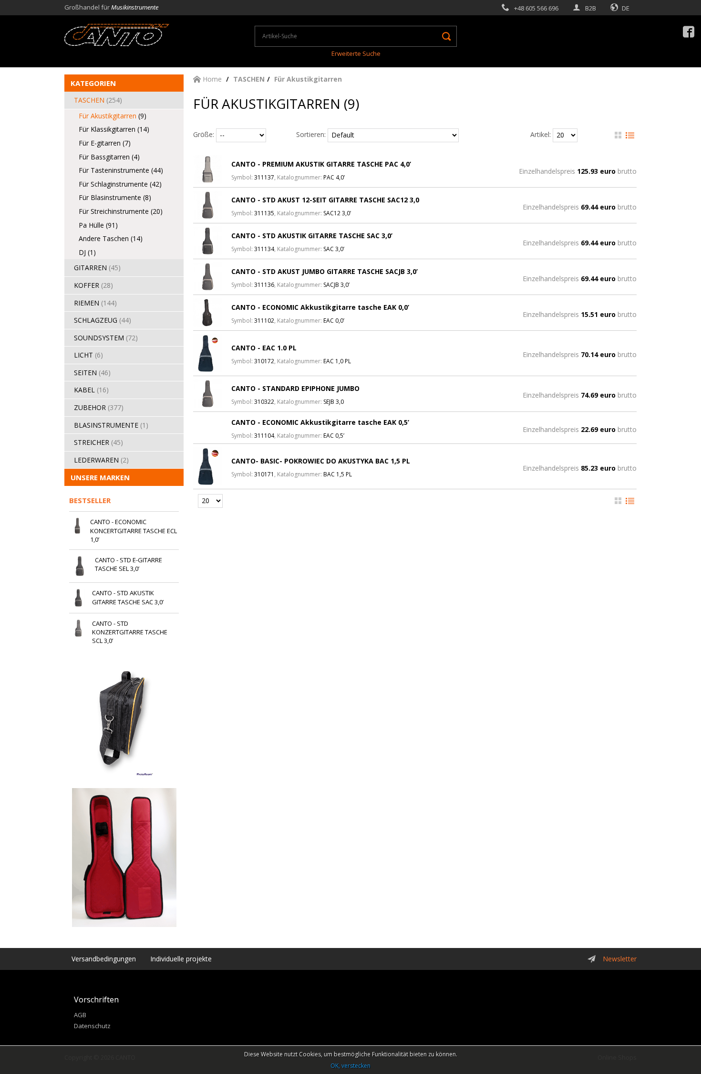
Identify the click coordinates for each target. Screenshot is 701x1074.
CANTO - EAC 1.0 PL (264, 347)
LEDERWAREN (101, 459)
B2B (590, 8)
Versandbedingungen (104, 958)
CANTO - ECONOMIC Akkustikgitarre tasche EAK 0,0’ (320, 307)
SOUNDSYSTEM (106, 337)
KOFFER (93, 285)
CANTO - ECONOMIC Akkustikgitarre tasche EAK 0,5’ (320, 422)
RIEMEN (95, 302)
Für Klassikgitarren (114, 129)
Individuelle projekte (181, 958)
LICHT (88, 354)
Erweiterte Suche (356, 53)
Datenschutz (92, 1025)
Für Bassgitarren (109, 156)
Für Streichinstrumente (121, 211)
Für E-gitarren (105, 142)
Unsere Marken (100, 477)
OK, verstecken (350, 1066)
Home (211, 79)
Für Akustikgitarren (112, 115)
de (625, 8)
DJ (87, 252)
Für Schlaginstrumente (120, 184)
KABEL (91, 389)
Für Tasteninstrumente (121, 170)
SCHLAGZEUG (102, 320)
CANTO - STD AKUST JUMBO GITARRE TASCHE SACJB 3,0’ (324, 271)
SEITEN (92, 372)
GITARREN (97, 267)
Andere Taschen (111, 238)
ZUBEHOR (99, 407)
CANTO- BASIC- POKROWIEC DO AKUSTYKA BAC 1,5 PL (320, 460)
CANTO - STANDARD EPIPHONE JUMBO (295, 388)
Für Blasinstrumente (115, 197)
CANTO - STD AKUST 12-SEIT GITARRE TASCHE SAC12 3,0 (325, 199)
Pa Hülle (98, 225)
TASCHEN (98, 100)
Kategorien (93, 83)
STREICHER (98, 442)
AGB (80, 1015)
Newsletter (620, 958)
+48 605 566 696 (536, 8)
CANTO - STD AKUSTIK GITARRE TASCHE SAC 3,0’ (311, 235)
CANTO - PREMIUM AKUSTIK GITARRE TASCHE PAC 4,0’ (321, 163)
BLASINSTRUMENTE (111, 425)
